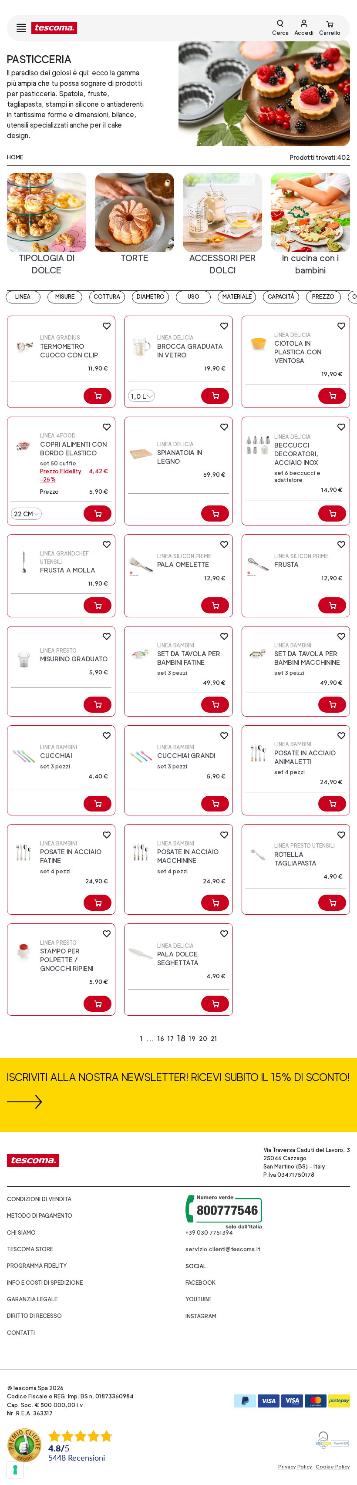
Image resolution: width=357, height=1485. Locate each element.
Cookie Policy (333, 1467)
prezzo (323, 296)
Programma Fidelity (37, 1266)
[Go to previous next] (233, 1039)
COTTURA (107, 296)
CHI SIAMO (21, 1232)
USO (193, 296)
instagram (200, 1316)
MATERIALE (237, 296)
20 (203, 1038)
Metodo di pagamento (39, 1215)
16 (161, 1038)
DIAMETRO (151, 296)
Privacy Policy (295, 1467)
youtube (198, 1299)
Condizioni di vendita (39, 1199)
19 (192, 1038)
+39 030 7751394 (209, 1232)
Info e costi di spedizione (45, 1283)
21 (214, 1038)
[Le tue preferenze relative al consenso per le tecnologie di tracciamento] (15, 1469)
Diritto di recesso (34, 1316)
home (15, 157)
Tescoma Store (30, 1249)
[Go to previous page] (124, 1039)
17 (171, 1038)
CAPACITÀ (281, 296)
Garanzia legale (32, 1299)
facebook (200, 1283)
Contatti (21, 1333)
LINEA (22, 296)
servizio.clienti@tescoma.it (222, 1249)
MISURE (64, 296)
